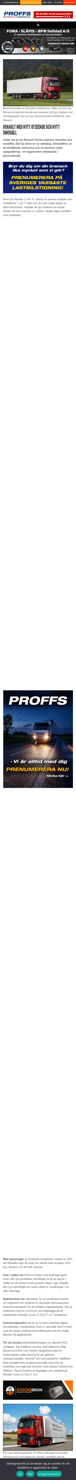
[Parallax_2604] (38, 739)
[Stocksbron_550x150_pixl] (38, 1390)
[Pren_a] (53, 14)
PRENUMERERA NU (30, 2)
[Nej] (71, 1469)
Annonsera (69, 2)
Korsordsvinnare (11, 2)
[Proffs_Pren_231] (38, 177)
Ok (20, 1474)
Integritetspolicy (49, 1474)
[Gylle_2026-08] (38, 41)
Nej (30, 1474)
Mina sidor (47, 2)
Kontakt (58, 2)
